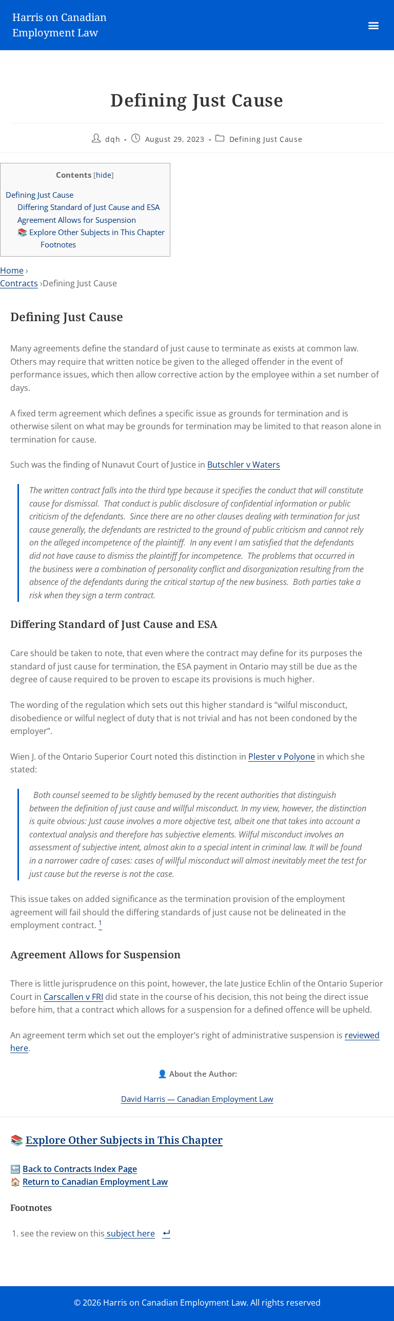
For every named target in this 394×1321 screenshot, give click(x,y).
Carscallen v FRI (73, 996)
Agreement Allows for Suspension (76, 220)
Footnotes (58, 244)
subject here (130, 1233)
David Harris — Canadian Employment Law (197, 1099)
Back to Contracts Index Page (80, 1169)
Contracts (19, 283)
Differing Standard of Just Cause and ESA (88, 207)
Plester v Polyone (281, 756)
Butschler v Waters (243, 464)
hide (103, 175)
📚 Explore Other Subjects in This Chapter (91, 232)
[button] (373, 25)
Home (12, 270)
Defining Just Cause (265, 139)
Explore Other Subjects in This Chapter (124, 1140)
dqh (112, 139)
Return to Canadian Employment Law (95, 1181)
